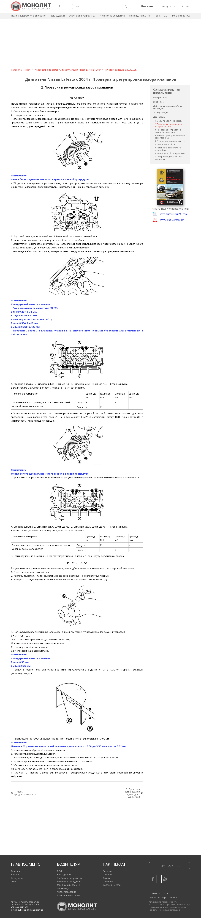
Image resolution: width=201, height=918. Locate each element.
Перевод (107, 874)
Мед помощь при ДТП (69, 884)
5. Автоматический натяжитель (170, 141)
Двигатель (159, 116)
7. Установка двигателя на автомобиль (168, 148)
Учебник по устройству (82, 15)
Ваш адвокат (57, 15)
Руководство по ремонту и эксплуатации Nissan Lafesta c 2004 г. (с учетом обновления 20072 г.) (85, 69)
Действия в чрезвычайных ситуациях (167, 107)
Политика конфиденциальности (163, 897)
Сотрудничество (112, 884)
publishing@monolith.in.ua (30, 909)
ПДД (59, 871)
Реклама (107, 871)
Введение (158, 101)
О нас (186, 6)
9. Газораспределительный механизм (168, 157)
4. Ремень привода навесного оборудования (170, 136)
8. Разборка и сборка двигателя (171, 153)
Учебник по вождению (112, 15)
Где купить (167, 6)
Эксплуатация (160, 112)
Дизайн (107, 877)
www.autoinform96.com (173, 214)
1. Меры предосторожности (168, 120)
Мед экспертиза (181, 15)
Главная (15, 871)
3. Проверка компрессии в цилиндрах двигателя (168, 131)
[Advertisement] (100, 45)
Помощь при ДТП (139, 15)
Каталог (15, 69)
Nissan (26, 69)
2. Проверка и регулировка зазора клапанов (168, 125)
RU (60, 6)
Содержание (160, 97)
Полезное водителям (68, 895)
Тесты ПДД (160, 15)
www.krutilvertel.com (172, 220)
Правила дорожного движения (28, 15)
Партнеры (108, 881)
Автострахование (66, 891)
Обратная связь (169, 866)
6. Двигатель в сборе (165, 144)
